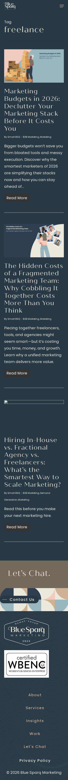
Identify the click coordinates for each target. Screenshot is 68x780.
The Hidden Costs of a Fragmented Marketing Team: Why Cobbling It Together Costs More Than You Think (33, 288)
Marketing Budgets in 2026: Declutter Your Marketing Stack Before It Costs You (32, 109)
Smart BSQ (14, 136)
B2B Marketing (31, 136)
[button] (62, 6)
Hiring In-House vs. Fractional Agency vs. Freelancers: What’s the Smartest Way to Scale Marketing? (32, 462)
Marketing (45, 136)
